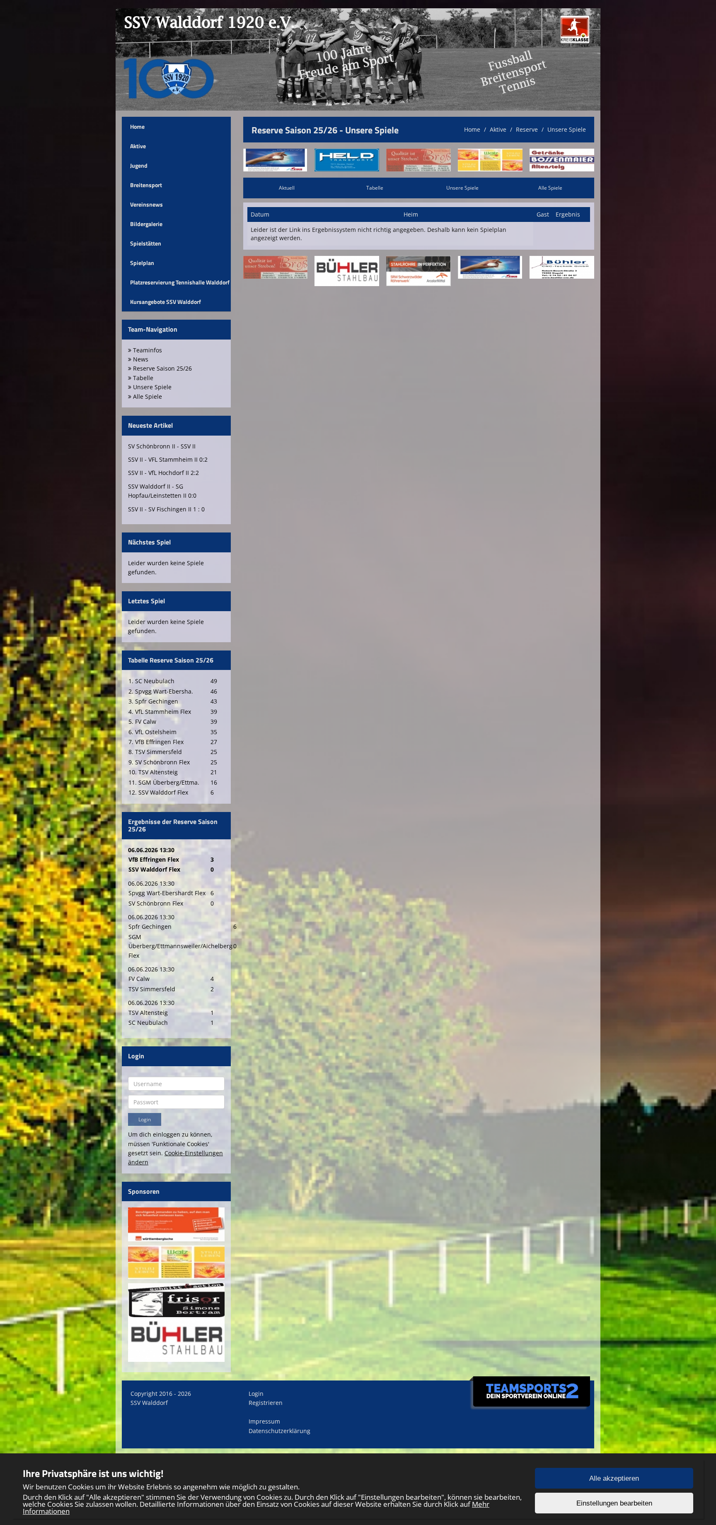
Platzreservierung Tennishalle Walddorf (180, 282)
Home (137, 126)
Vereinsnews (146, 204)
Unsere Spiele (566, 129)
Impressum (264, 1421)
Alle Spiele (550, 187)
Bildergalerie (146, 223)
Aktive (138, 146)
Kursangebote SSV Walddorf (165, 301)
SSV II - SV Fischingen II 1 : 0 (166, 509)
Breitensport (146, 185)
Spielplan (142, 262)
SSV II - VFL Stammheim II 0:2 (168, 459)
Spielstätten (145, 243)
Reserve (527, 129)
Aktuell (287, 187)
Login (256, 1393)
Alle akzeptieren (614, 1478)
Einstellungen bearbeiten (614, 1503)
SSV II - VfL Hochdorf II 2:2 (163, 473)
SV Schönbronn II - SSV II (162, 446)
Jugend (139, 165)
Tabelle (374, 187)
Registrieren (266, 1403)
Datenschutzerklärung (279, 1431)
